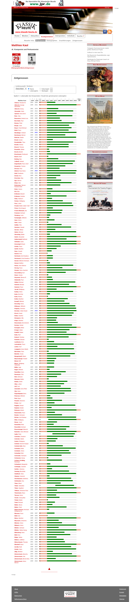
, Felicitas (19, 337)
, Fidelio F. (18, 198)
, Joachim (20, 466)
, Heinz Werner (20, 562)
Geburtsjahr (45, 89)
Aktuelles (35, 36)
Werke (23, 68)
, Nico (17, 175)
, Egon (17, 398)
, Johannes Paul (21, 490)
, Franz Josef (21, 164)
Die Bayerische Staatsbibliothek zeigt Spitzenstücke (98, 55)
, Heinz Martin (21, 349)
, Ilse (20, 210)
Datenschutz (18, 595)
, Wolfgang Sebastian (19, 364)
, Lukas (17, 203)
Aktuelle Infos (29, 40)
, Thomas (19, 147)
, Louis (18, 215)
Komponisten (47, 37)
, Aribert (19, 410)
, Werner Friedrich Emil (20, 186)
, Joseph (18, 251)
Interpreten (60, 36)
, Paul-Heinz (20, 171)
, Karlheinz (21, 478)
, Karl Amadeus (21, 256)
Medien (25, 36)
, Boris (20, 393)
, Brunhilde (19, 471)
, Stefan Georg (20, 530)
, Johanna (19, 469)
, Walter (19, 149)
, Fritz (18, 225)
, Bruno (18, 505)
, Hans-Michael (21, 431)
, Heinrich (19, 476)
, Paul (18, 121)
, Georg (19, 109)
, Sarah (18, 313)
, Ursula (18, 354)
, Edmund (18, 377)
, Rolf (17, 335)
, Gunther (19, 196)
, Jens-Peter (20, 388)
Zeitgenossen (77, 40)
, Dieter (18, 381)
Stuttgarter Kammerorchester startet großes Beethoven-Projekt (98, 48)
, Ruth (19, 453)
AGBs (16, 592)
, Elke (17, 191)
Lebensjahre (34, 91)
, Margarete (20, 464)
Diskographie (16, 68)
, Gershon (19, 308)
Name (32, 89)
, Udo (19, 556)
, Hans (19, 372)
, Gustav (18, 140)
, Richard (18, 502)
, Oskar (18, 222)
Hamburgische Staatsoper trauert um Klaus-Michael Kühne (98, 60)
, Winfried (18, 551)
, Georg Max (19, 497)
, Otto (19, 318)
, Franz (17, 130)
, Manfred (18, 249)
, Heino (17, 220)
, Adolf (18, 156)
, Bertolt (18, 152)
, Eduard (19, 194)
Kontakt (121, 592)
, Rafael (18, 332)
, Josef (18, 422)
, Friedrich (20, 436)
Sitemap (107, 7)
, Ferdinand (21, 154)
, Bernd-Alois (21, 559)
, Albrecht (21, 429)
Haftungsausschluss (20, 599)
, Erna (17, 535)
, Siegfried (19, 488)
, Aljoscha (21, 554)
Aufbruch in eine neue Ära (95, 52)
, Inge (17, 367)
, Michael (18, 232)
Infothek (71, 36)
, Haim (19, 111)
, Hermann (19, 415)
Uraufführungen (65, 40)
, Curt (17, 403)
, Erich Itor (18, 294)
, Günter (18, 325)
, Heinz (18, 292)
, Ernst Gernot (21, 323)
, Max (18, 159)
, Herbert (20, 133)
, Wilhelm (20, 218)
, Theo (19, 142)
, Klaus (19, 493)
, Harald (19, 227)
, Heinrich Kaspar (21, 443)
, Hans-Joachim (21, 270)
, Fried (18, 507)
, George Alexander (19, 105)
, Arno (18, 253)
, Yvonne (19, 166)
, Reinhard (19, 461)
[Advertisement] (36, 579)
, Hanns (18, 189)
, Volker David (20, 311)
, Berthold (20, 239)
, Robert (18, 296)
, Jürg (17, 116)
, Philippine (19, 441)
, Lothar (18, 384)
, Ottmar (18, 230)
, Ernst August (20, 208)
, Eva (19, 481)
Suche (80, 36)
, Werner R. (20, 277)
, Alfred (19, 327)
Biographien (40, 40)
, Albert (20, 356)
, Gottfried (19, 540)
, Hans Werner (20, 265)
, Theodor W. (20, 102)
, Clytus (19, 241)
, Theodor (21, 542)
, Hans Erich (20, 113)
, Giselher (18, 315)
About (16, 589)
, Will (17, 361)
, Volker (18, 330)
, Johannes (19, 400)
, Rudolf (20, 358)
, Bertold (19, 284)
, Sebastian (19, 485)
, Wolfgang (19, 201)
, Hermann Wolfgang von (21, 510)
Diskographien (52, 40)
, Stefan (18, 537)
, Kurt (19, 272)
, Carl (17, 386)
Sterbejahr (45, 91)
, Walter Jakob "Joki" (22, 206)
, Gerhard (19, 213)
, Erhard (19, 244)
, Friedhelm (18, 173)
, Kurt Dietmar (20, 417)
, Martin (19, 137)
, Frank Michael (20, 128)
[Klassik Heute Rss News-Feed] (110, 33)
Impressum (122, 589)
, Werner (20, 135)
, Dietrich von (21, 118)
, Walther (18, 263)
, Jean (18, 125)
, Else (20, 446)
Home (17, 36)
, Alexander (19, 237)
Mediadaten (122, 595)
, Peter (18, 123)
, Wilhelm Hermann (21, 261)
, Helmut (18, 144)
